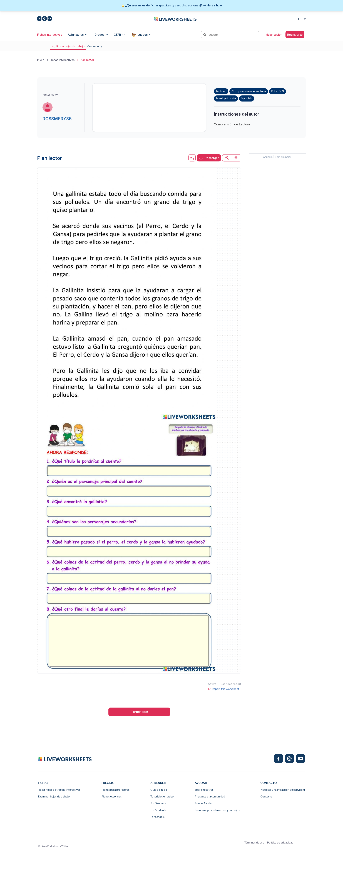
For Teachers (158, 803)
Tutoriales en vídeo (162, 796)
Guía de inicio (158, 789)
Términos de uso (254, 842)
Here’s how (214, 5)
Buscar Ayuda (203, 803)
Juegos (143, 34)
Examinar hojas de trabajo (54, 796)
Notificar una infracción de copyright (282, 789)
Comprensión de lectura (249, 91)
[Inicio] (175, 19)
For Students (158, 810)
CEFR (117, 34)
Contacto (266, 796)
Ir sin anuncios (283, 156)
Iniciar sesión (273, 34)
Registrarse (295, 34)
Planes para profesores (115, 789)
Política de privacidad (280, 842)
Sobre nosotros (204, 789)
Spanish (246, 98)
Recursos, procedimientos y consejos (217, 810)
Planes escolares (111, 796)
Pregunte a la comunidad (210, 796)
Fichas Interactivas (49, 34)
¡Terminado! (139, 712)
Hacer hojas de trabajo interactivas (59, 789)
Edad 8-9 (277, 91)
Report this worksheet (225, 689)
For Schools (157, 816)
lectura (221, 91)
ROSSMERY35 (57, 118)
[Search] (205, 34)
